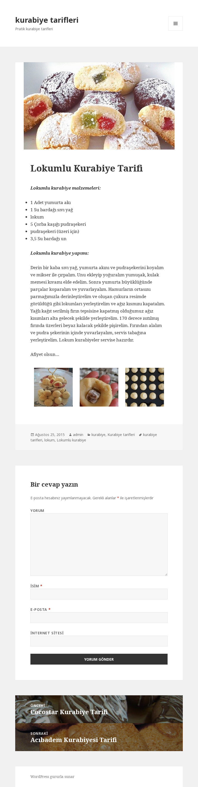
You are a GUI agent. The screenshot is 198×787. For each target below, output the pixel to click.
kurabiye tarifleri (47, 20)
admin (78, 434)
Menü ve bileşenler (176, 30)
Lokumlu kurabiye (71, 440)
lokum (49, 440)
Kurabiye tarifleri (121, 434)
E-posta (40, 609)
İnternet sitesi (46, 632)
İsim (36, 585)
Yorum (37, 510)
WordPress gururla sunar (52, 776)
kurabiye (98, 434)
